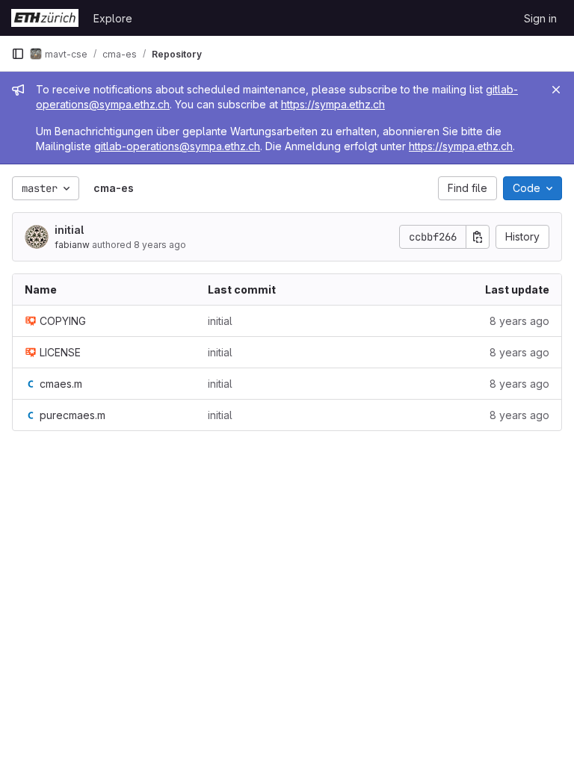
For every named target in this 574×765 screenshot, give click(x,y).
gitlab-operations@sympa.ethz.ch (177, 146)
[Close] (556, 90)
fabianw (72, 244)
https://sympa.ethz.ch (333, 104)
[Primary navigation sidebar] (18, 54)
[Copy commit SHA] (478, 237)
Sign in (540, 18)
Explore (112, 18)
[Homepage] (44, 18)
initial (69, 229)
